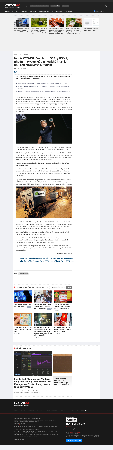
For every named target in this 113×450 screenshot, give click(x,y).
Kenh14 (21, 1)
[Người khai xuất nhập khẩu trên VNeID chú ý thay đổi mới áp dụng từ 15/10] (43, 296)
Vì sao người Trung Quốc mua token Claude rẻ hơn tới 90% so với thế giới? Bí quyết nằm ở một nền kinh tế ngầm (56, 32)
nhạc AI (66, 6)
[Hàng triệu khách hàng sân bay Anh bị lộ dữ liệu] (23, 296)
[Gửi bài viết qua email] (15, 72)
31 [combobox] (47, 287)
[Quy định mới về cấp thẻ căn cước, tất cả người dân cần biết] (23, 319)
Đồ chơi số (68, 11)
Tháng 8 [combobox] (54, 287)
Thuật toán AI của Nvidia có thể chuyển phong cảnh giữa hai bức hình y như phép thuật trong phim (43, 91)
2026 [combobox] (61, 287)
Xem (69, 287)
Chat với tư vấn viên (75, 440)
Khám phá (33, 11)
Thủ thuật (64, 411)
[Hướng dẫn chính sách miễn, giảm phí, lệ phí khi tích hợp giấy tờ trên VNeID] (63, 319)
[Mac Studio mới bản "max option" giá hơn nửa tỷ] (91, 22)
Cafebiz (26, 1)
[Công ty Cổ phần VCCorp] (71, 422)
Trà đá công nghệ (52, 411)
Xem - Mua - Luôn (44, 11)
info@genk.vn (20, 424)
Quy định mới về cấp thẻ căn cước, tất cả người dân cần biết (23, 329)
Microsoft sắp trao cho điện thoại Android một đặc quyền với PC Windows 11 (21, 30)
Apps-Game (58, 11)
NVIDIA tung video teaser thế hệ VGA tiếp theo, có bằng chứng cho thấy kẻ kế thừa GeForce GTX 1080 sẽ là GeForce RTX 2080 (47, 259)
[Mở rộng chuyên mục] (106, 11)
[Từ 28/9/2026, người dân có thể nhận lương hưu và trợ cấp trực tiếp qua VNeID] (63, 296)
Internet (25, 11)
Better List (56, 6)
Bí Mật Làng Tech (100, 11)
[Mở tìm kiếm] (106, 6)
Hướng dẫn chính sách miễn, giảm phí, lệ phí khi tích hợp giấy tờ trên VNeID (63, 329)
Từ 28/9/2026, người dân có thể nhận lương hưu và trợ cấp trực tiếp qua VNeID (62, 306)
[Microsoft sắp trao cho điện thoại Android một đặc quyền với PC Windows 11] (21, 22)
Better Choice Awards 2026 (40, 6)
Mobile (7, 11)
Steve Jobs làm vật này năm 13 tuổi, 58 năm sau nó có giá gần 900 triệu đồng (61, 381)
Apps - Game (74, 411)
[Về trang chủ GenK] (13, 6)
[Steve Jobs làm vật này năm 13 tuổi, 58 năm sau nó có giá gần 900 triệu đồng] (62, 363)
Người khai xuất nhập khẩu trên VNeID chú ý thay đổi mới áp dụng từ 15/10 (42, 306)
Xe (52, 11)
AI (12, 11)
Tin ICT (18, 11)
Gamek (15, 1)
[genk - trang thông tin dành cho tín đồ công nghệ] (22, 404)
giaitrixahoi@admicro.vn (75, 432)
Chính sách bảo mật (19, 439)
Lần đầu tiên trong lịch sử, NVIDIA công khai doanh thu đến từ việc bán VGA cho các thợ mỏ (42, 83)
